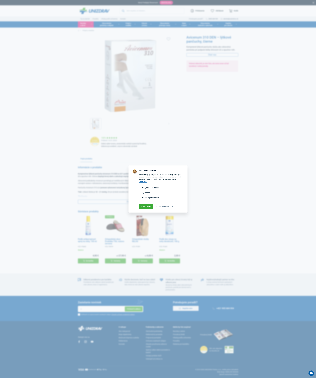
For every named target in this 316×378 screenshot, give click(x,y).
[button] (311, 373)
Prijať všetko (146, 206)
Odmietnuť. (143, 182)
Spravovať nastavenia (164, 206)
